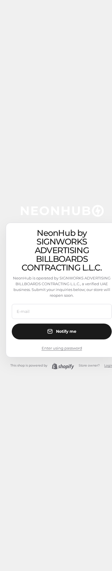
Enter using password (62, 348)
